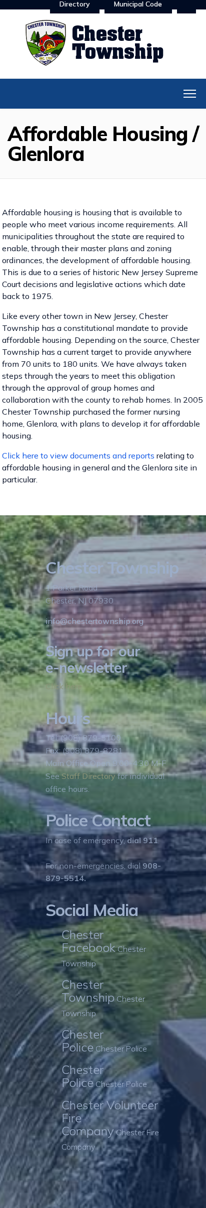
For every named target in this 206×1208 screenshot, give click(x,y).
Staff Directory (89, 776)
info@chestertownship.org (95, 621)
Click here (64, 686)
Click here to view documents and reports (78, 455)
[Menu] (190, 94)
